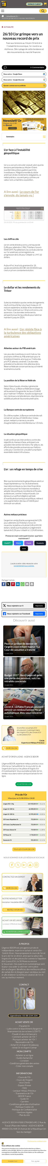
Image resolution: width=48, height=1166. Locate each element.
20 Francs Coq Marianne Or (12, 824)
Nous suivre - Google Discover (13, 80)
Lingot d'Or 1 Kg (8, 804)
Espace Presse (24, 1085)
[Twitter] (18, 865)
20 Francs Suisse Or (9, 830)
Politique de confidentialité (37, 1141)
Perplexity (40, 543)
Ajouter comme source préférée (14, 85)
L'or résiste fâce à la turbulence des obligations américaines (23, 332)
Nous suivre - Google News (12, 74)
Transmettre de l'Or (25, 1093)
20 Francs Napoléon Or (10, 819)
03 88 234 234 (11, 748)
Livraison (24, 1060)
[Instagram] (36, 865)
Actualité (9, 27)
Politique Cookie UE (25, 1107)
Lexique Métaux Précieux (24, 1090)
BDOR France (24, 1096)
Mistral (18, 543)
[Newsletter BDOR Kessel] (24, 124)
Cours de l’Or (25, 1077)
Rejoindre (39, 606)
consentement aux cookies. (24, 566)
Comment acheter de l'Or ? (24, 1036)
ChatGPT (7, 543)
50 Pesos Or (7, 835)
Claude (28, 543)
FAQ (25, 1088)
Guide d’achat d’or (25, 1058)
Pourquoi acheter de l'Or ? (24, 1039)
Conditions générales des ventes (24, 1063)
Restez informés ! (15, 910)
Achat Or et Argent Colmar (24, 1047)
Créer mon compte (24, 1066)
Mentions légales (24, 1112)
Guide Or (24, 1098)
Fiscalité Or (24, 1026)
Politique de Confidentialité (24, 1109)
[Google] (24, 865)
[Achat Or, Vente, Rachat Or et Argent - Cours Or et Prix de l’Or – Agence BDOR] (4, 6)
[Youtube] (30, 865)
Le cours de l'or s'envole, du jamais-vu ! (21, 193)
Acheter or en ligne (24, 1055)
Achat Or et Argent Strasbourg (25, 1045)
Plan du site (24, 1115)
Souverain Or (7, 840)
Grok (24, 549)
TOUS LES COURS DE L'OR (24, 849)
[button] (24, 136)
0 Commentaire (37, 67)
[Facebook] (12, 865)
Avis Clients (24, 1082)
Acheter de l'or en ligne (17, 931)
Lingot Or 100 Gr (8, 814)
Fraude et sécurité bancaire (24, 1034)
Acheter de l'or (24, 784)
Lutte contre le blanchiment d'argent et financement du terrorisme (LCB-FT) (24, 1030)
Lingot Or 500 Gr (8, 809)
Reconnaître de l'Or (24, 1042)
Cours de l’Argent (24, 1080)
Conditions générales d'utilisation (24, 1104)
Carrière (25, 1101)
